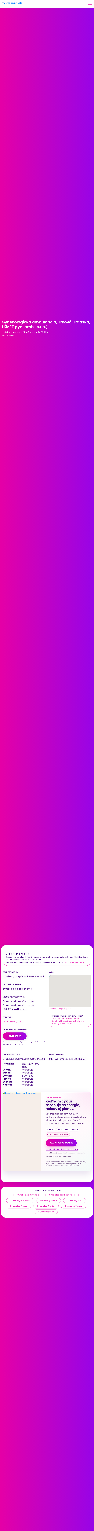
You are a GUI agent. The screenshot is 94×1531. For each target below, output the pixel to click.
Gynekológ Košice (48, 1200)
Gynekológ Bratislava (20, 1200)
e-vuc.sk (10, 335)
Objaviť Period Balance (61, 1143)
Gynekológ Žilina (46, 1211)
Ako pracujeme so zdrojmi (75, 962)
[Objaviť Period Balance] (22, 1131)
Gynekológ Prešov (18, 1206)
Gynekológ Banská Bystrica (62, 1195)
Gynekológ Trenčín (46, 1206)
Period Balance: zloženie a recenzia (62, 1149)
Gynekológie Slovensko (28, 1195)
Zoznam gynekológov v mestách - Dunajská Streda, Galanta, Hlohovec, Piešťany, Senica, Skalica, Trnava (68, 1021)
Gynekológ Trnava (73, 1206)
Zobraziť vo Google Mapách (60, 1009)
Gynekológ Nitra (74, 1200)
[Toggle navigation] (90, 4)
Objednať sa (14, 1036)
